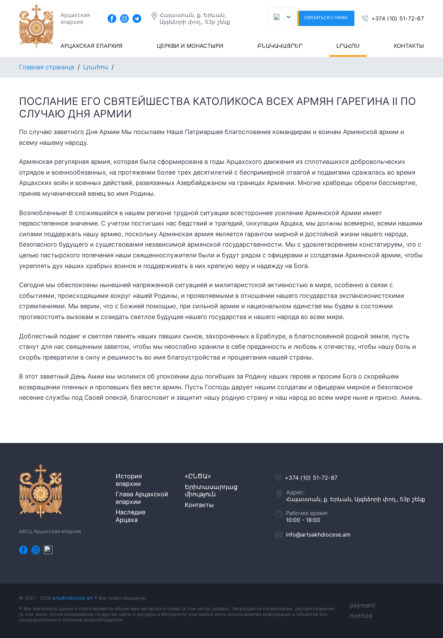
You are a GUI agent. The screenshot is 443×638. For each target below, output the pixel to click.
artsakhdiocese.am (72, 598)
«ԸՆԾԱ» (198, 476)
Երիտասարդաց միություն (211, 490)
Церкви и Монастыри (190, 45)
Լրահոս (348, 45)
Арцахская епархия (92, 45)
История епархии (129, 479)
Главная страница (46, 67)
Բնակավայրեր (279, 45)
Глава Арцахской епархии (142, 497)
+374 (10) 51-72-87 (397, 18)
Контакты (409, 45)
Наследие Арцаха (130, 515)
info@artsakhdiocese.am (318, 534)
